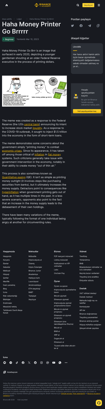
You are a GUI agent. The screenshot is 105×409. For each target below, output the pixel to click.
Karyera (6, 260)
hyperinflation (10, 192)
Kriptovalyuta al (35, 260)
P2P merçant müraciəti (63, 256)
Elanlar (6, 263)
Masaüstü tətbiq (10, 306)
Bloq (5, 289)
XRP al (56, 335)
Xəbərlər (6, 267)
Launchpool (33, 281)
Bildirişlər (6, 299)
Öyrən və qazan (60, 286)
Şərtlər (6, 278)
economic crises (12, 150)
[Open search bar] (77, 5)
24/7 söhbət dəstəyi (88, 293)
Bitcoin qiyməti (60, 296)
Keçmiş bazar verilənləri (89, 273)
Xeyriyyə (32, 299)
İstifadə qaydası (66, 393)
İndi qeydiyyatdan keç (87, 111)
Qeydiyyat (88, 5)
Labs (56, 270)
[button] (98, 5)
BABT (31, 292)
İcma (5, 292)
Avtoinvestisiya (35, 285)
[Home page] (42, 5)
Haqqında (7, 256)
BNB (81, 263)
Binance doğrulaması (88, 314)
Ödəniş (31, 263)
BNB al (57, 331)
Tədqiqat (32, 296)
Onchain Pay (59, 273)
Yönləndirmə (85, 260)
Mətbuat (6, 271)
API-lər (82, 310)
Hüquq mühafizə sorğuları (90, 324)
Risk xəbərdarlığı (10, 296)
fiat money (54, 154)
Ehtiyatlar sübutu (87, 280)
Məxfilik (6, 281)
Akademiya (33, 274)
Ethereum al (59, 342)
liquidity (37, 128)
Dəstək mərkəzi (86, 297)
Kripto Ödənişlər (35, 267)
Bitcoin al (58, 328)
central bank (31, 124)
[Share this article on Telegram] (89, 25)
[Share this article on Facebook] (81, 25)
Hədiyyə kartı (34, 278)
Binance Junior (35, 271)
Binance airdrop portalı (89, 321)
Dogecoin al (59, 338)
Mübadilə (32, 256)
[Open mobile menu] (99, 5)
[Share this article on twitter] (72, 25)
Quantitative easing (13, 177)
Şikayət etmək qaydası (89, 328)
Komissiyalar (85, 306)
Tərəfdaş (83, 256)
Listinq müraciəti (61, 260)
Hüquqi (6, 274)
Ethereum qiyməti (61, 299)
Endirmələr (7, 303)
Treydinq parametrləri (89, 317)
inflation (39, 154)
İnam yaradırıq (9, 285)
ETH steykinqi (34, 289)
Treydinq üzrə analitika (89, 277)
